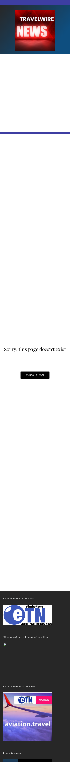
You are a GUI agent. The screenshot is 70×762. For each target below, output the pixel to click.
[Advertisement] (35, 97)
